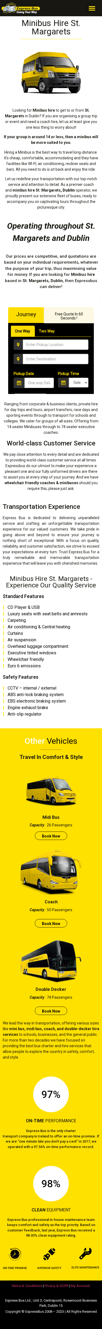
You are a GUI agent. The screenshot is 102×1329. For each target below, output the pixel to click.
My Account (80, 1286)
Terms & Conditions (26, 1286)
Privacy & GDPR (57, 1286)
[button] (91, 8)
